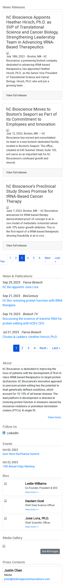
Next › (47, 259)
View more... (55, 417)
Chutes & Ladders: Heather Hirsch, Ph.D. (30, 337)
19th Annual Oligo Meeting (18, 466)
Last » (57, 259)
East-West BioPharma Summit (21, 454)
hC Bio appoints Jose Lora (20, 287)
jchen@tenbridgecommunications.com (27, 579)
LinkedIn (13, 433)
